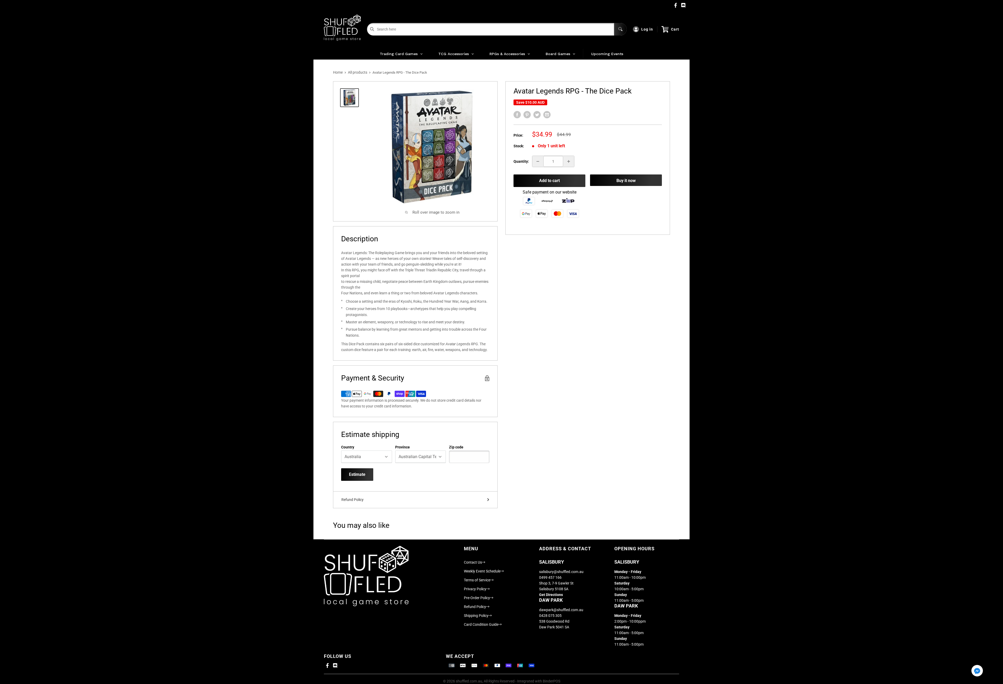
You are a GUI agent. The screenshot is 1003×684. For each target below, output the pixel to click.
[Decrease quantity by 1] (537, 161)
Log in (647, 29)
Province (402, 447)
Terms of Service (477, 580)
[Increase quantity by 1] (568, 161)
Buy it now (626, 180)
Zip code (456, 447)
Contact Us (473, 562)
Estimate (357, 474)
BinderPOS (551, 681)
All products (357, 72)
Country (347, 447)
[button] (977, 671)
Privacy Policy (475, 589)
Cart (675, 29)
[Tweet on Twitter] (537, 114)
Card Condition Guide (481, 624)
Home (338, 72)
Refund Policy (352, 500)
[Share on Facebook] (517, 114)
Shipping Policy (476, 615)
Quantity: (521, 161)
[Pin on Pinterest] (527, 114)
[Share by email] (547, 114)
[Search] (620, 29)
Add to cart (549, 180)
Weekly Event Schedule (482, 571)
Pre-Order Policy (477, 598)
